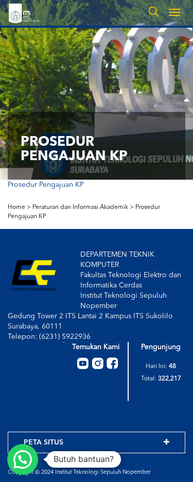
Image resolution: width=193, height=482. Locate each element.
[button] (22, 459)
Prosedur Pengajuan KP (46, 184)
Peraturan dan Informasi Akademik (80, 207)
